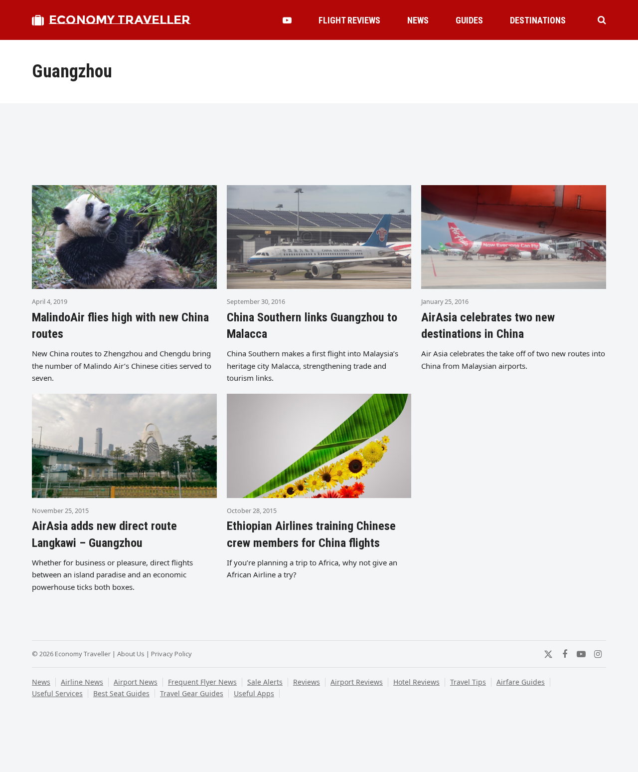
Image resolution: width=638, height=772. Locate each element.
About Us (131, 653)
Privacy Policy (171, 653)
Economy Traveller (119, 19)
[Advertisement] (319, 145)
